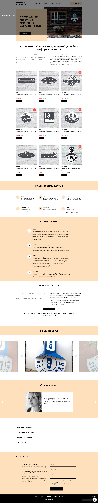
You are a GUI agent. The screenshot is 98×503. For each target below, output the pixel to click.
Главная (67, 15)
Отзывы (87, 15)
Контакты (93, 15)
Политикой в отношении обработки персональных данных (63, 484)
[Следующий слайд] (76, 356)
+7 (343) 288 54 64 (29, 464)
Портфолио (80, 15)
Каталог (73, 15)
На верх (93, 496)
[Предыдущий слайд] (22, 356)
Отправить (56, 488)
